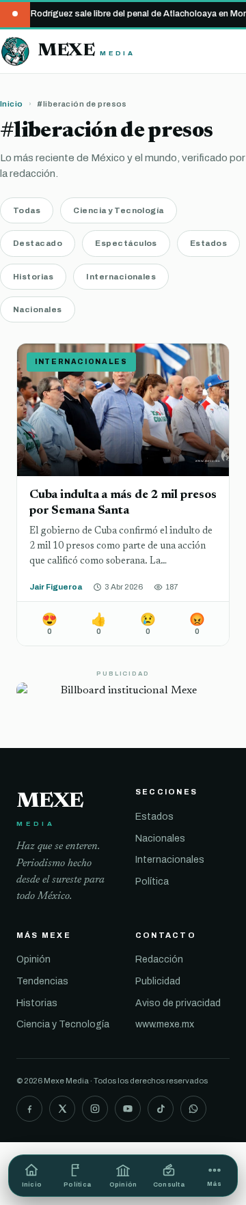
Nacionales (37, 309)
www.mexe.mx (164, 1024)
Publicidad (157, 981)
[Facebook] (29, 1109)
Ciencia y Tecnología (118, 210)
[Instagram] (95, 1109)
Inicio (11, 104)
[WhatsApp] (193, 1109)
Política (152, 881)
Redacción (159, 959)
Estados (208, 243)
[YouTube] (128, 1109)
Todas (26, 210)
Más (214, 1183)
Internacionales (121, 277)
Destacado (37, 243)
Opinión (33, 959)
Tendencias (42, 981)
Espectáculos (126, 243)
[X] (62, 1109)
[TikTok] (161, 1109)
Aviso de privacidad (178, 1003)
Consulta (168, 1184)
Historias (33, 277)
